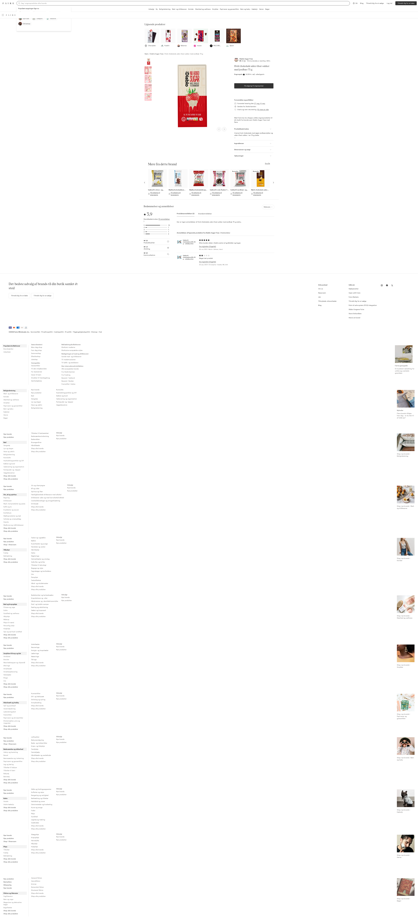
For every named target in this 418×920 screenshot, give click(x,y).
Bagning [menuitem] (6, 498)
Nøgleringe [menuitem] (35, 556)
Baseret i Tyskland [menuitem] (68, 378)
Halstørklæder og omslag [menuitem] (40, 559)
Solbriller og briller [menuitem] (38, 562)
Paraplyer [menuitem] (34, 577)
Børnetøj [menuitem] (6, 776)
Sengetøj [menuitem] (34, 399)
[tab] (185, 213)
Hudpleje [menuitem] (6, 629)
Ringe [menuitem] (5, 678)
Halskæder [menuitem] (7, 675)
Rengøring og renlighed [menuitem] (39, 795)
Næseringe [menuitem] (35, 656)
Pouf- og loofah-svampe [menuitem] (40, 604)
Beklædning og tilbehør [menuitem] (39, 798)
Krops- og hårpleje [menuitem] (38, 746)
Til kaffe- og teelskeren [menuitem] (70, 362)
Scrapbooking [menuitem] (36, 702)
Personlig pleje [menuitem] (8, 625)
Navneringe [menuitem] (35, 647)
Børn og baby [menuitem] (8, 409)
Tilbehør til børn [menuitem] (9, 770)
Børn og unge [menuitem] (8, 899)
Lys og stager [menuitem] (36, 402)
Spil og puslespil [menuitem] (9, 706)
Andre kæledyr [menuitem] (8, 804)
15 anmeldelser (164, 219)
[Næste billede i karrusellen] (273, 182)
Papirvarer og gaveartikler (229, 9)
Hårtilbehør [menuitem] (35, 550)
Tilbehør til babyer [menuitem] (10, 767)
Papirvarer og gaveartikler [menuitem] (12, 406)
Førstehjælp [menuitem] (35, 752)
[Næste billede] (224, 129)
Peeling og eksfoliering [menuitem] (39, 607)
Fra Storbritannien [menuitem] (68, 372)
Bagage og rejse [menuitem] (37, 568)
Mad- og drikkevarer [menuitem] (10, 394)
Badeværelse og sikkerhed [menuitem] (13, 749)
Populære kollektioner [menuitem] (11, 346)
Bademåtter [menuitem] (35, 439)
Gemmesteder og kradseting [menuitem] (41, 804)
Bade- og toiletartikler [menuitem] (39, 743)
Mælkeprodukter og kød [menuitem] (12, 516)
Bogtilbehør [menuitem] (7, 907)
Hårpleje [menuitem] (6, 616)
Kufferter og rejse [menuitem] (37, 792)
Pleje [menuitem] (33, 813)
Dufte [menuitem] (5, 610)
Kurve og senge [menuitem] (36, 807)
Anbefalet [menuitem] (7, 352)
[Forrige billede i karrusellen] (144, 182)
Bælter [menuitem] (33, 541)
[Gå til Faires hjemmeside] (8, 3)
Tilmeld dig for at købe (406, 3)
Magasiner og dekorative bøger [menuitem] (12, 903)
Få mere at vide (263, 109)
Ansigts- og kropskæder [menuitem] (39, 650)
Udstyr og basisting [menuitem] (10, 752)
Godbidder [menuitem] (35, 823)
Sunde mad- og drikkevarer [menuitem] (71, 356)
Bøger (267, 9)
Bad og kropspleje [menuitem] (10, 604)
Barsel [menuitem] (5, 755)
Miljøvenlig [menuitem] (7, 885)
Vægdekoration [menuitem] (61, 405)
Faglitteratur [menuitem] (8, 896)
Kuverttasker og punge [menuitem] (39, 544)
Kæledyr (255, 9)
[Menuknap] (3, 15)
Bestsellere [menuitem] (7, 882)
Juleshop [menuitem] (34, 359)
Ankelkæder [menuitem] (35, 644)
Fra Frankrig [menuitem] (66, 375)
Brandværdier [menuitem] (8, 349)
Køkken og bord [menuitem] (62, 396)
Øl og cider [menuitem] (35, 488)
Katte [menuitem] (5, 798)
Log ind (389, 3)
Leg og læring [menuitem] (8, 764)
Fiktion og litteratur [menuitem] (10, 893)
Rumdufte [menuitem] (59, 390)
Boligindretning (164, 9)
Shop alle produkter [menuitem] (10, 479)
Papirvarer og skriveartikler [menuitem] (13, 718)
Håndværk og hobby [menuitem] (11, 702)
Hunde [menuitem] (5, 801)
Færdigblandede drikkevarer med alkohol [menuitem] (46, 494)
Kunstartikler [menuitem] (35, 693)
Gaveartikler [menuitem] (35, 366)
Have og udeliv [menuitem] (36, 405)
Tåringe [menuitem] (34, 659)
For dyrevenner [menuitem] (36, 372)
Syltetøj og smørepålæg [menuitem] (12, 519)
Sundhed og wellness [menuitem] (11, 613)
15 (244, 61)
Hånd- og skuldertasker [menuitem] (39, 583)
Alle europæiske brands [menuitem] (70, 369)
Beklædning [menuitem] (7, 556)
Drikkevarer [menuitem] (7, 501)
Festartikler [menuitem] (7, 715)
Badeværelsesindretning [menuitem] (40, 436)
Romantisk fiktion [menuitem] (37, 887)
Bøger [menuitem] (5, 418)
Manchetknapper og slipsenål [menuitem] (14, 662)
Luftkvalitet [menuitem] (35, 737)
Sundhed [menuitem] (34, 817)
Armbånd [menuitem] (6, 656)
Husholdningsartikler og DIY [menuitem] (66, 393)
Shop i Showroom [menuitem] (9, 545)
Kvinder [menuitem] (6, 397)
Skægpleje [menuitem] (35, 834)
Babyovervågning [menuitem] (37, 740)
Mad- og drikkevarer (179, 9)
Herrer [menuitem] (5, 415)
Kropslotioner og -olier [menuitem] (39, 598)
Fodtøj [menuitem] (5, 553)
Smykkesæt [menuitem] (7, 669)
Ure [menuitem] (32, 574)
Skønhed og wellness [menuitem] (11, 400)
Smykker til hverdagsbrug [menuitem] (40, 378)
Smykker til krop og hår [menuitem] (12, 653)
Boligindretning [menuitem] (9, 390)
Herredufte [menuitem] (35, 840)
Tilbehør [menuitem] (6, 550)
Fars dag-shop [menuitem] (36, 350)
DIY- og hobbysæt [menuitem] (37, 696)
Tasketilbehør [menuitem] (36, 580)
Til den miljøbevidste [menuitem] (39, 369)
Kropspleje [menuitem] (35, 837)
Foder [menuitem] (33, 810)
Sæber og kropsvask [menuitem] (38, 610)
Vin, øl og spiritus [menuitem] (10, 494)
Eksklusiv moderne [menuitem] (68, 347)
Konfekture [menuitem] (7, 513)
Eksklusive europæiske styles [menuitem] (72, 350)
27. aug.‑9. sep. (259, 103)
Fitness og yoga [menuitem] (9, 607)
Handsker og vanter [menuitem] (38, 547)
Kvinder (191, 9)
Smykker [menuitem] (6, 403)
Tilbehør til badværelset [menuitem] (40, 433)
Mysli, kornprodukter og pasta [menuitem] (14, 504)
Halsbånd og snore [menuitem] (38, 801)
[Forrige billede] (219, 129)
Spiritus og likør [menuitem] (37, 491)
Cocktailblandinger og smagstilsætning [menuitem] (45, 501)
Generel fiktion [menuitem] (36, 878)
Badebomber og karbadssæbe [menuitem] (42, 595)
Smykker (215, 9)
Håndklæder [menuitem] (35, 445)
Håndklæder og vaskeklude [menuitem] (41, 755)
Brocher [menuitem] (6, 659)
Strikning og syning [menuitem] (38, 699)
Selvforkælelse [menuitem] (36, 381)
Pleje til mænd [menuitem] (8, 622)
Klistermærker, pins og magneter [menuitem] (11, 722)
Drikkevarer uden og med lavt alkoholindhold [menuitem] (47, 498)
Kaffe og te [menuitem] (7, 507)
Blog (361, 3)
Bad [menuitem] (32, 396)
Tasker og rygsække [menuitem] (38, 538)
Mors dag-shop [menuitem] (36, 347)
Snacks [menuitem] (6, 522)
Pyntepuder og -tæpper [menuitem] (64, 402)
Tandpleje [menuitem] (34, 749)
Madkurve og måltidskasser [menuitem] (13, 525)
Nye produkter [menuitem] (36, 393)
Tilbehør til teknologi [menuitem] (38, 565)
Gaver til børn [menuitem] (36, 375)
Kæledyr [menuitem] (6, 412)
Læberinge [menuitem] (35, 653)
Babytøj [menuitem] (6, 773)
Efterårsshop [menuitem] (35, 356)
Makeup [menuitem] (6, 619)
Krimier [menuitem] (33, 884)
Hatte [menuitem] (33, 553)
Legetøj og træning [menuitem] (38, 820)
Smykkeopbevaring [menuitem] (10, 672)
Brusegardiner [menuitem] (36, 442)
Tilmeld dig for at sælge (375, 3)
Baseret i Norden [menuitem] (68, 381)
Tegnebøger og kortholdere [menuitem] (41, 571)
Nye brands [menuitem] (35, 390)
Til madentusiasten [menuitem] (69, 359)
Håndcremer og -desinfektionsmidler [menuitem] (44, 601)
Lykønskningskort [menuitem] (9, 712)
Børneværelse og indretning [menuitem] (13, 758)
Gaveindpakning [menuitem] (9, 709)
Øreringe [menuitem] (6, 665)
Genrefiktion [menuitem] (35, 881)
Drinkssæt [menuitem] (34, 504)
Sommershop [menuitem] (36, 353)
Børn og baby (245, 9)
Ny (157, 9)
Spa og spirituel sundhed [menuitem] (12, 632)
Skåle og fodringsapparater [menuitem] (41, 789)
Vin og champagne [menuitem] (38, 485)
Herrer (261, 9)
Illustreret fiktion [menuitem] (37, 890)
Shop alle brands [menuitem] (9, 476)
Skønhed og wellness (203, 9)
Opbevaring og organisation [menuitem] (66, 399)
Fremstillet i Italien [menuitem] (68, 384)
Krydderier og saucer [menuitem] (11, 510)
